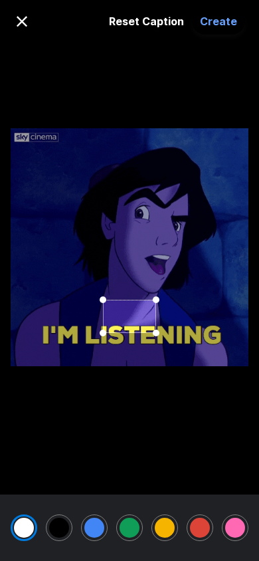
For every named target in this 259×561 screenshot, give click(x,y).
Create (218, 21)
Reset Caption (146, 21)
